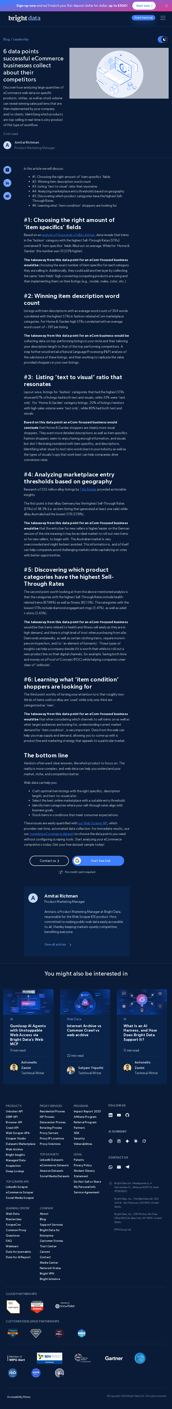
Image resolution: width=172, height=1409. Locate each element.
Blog (6, 39)
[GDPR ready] (36, 1372)
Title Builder (88, 489)
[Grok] (144, 1141)
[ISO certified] (12, 1372)
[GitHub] (127, 1115)
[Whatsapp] (110, 1167)
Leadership (21, 39)
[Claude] (136, 1141)
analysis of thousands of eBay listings (68, 235)
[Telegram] (127, 1167)
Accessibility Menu (18, 1397)
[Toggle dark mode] (163, 39)
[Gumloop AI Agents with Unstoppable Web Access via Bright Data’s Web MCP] (28, 1001)
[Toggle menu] (163, 18)
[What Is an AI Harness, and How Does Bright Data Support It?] (142, 1001)
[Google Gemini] (127, 1141)
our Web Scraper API (92, 823)
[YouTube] (119, 1115)
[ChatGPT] (110, 1141)
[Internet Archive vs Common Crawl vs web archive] (85, 1001)
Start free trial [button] (143, 17)
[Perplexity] (119, 1141)
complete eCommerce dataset (52, 834)
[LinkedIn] (110, 1115)
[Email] (119, 1167)
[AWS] (13, 1306)
